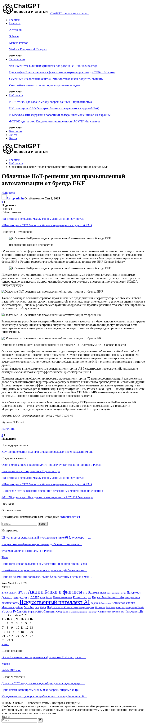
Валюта (93, 592)
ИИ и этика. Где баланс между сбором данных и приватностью (50, 101)
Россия (7, 611)
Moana (6, 663)
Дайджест (134, 592)
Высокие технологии (116, 593)
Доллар (33, 597)
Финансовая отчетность (111, 611)
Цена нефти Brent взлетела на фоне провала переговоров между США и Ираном (62, 72)
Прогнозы (100, 607)
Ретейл (140, 607)
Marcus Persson (18, 42)
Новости (14, 23)
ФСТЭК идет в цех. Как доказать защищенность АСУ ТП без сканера (54, 121)
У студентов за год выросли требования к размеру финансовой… (44, 696)
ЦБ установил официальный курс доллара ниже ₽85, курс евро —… (46, 537)
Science (14, 36)
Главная (14, 19)
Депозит (6, 597)
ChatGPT (13, 593)
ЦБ (140, 611)
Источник (8, 428)
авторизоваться (70, 516)
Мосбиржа (31, 607)
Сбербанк (62, 611)
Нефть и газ (54, 607)
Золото (49, 597)
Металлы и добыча (12, 607)
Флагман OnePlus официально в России (27, 550)
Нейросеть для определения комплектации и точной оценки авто (44, 563)
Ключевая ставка (123, 603)
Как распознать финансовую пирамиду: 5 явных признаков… (42, 544)
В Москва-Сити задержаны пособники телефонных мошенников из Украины (59, 114)
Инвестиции (82, 597)
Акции (36, 592)
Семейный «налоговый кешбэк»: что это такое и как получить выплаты (56, 78)
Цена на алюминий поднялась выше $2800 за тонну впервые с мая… (47, 576)
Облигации (70, 607)
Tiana (5, 557)
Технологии (17, 59)
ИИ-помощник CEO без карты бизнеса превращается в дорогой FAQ (54, 108)
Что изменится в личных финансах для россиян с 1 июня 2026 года (53, 65)
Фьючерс (131, 611)
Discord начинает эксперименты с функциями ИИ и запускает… (44, 657)
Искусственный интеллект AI (55, 602)
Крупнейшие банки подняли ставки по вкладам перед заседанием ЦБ (47, 451)
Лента (13, 134)
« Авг (5, 644)
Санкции (49, 611)
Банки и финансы (63, 592)
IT (25, 592)
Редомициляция (129, 607)
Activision (15, 29)
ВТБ (85, 592)
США (39, 611)
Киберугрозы (105, 603)
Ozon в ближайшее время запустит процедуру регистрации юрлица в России (52, 464)
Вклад (103, 592)
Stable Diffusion (11, 670)
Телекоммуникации (78, 612)
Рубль (17, 611)
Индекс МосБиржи (104, 597)
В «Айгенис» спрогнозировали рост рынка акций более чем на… (44, 570)
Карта (13, 138)
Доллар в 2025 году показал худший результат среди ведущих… (43, 683)
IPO (21, 592)
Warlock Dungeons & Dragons (28, 49)
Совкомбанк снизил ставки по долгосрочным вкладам (44, 85)
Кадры (94, 603)
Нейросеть (16, 95)
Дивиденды (19, 597)
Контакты (15, 131)
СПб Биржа (29, 611)
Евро (42, 597)
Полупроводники (86, 607)
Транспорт (92, 612)
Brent (5, 592)
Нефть (43, 607)
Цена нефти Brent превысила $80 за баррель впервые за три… (42, 689)
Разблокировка (114, 607)
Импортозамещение (62, 597)
